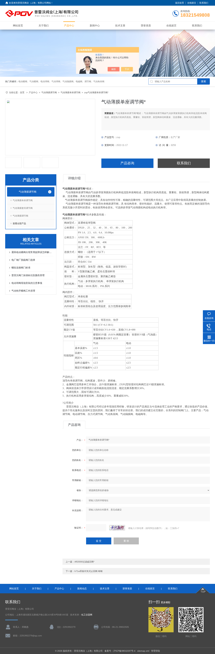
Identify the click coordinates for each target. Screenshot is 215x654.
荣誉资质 (146, 25)
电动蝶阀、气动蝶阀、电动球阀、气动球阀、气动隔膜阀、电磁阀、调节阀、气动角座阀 (61, 81)
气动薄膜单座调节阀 (70, 92)
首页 (22, 92)
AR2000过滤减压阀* (84, 561)
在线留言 (191, 3)
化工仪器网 (86, 615)
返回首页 (179, 3)
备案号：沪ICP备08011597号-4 (120, 651)
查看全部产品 (19, 223)
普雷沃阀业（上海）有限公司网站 (34, 3)
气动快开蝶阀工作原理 (23, 290)
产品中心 (69, 25)
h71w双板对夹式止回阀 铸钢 (88, 571)
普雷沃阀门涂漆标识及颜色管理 (28, 275)
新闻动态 (82, 588)
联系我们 (203, 3)
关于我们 (44, 25)
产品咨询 (127, 163)
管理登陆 (155, 651)
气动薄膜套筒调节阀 (23, 208)
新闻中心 (95, 25)
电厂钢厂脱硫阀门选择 (23, 260)
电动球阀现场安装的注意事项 (26, 283)
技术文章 (120, 25)
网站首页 (18, 25)
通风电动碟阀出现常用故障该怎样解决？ (32, 252)
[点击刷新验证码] (117, 527)
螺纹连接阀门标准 (20, 267)
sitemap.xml (143, 651)
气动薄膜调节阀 (49, 92)
